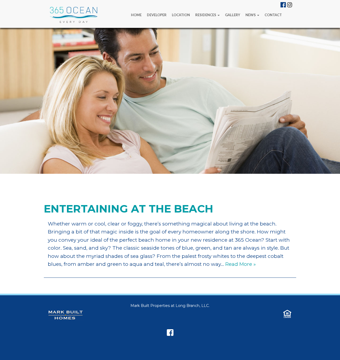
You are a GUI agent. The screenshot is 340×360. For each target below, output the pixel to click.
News (251, 15)
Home (136, 15)
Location (181, 15)
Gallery (232, 15)
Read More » (240, 264)
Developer (157, 15)
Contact (273, 15)
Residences (206, 15)
